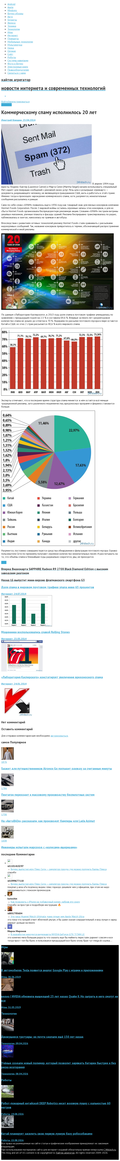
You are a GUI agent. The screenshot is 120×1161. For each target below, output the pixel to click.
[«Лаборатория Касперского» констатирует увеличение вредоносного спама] (16, 715)
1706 (4, 814)
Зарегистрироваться (19, 101)
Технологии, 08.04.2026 (14, 1073)
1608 (4, 840)
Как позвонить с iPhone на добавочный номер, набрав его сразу (45, 901)
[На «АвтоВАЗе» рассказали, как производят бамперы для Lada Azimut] (7, 811)
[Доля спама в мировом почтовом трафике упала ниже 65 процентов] (26, 625)
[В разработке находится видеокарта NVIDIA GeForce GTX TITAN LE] (10, 928)
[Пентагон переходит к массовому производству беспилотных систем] (7, 785)
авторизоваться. (59, 735)
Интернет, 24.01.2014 (13, 683)
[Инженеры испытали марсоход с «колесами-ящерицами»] (7, 837)
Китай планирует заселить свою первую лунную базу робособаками (46, 1133)
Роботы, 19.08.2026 (12, 1113)
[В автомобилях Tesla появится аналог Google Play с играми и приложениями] (7, 963)
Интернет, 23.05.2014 (13, 638)
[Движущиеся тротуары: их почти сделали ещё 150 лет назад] (7, 1030)
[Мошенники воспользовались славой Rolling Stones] (22, 670)
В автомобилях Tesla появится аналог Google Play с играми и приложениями (52, 970)
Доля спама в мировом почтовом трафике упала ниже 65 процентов (47, 587)
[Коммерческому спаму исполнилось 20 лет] (46, 183)
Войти (4, 101)
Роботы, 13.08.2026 (12, 1140)
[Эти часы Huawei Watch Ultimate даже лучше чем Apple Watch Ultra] (10, 910)
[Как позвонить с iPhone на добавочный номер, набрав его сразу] (10, 895)
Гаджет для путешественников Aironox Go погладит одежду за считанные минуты (56, 768)
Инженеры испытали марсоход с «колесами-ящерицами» (39, 847)
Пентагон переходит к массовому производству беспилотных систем (48, 795)
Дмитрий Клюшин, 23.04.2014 (18, 120)
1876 (4, 762)
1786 (4, 788)
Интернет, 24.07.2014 (13, 593)
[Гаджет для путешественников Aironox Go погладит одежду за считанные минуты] (7, 758)
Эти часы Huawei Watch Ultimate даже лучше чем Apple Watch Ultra (47, 916)
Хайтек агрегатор (65, 1152)
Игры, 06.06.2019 (11, 976)
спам (3, 562)
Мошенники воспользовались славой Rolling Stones (35, 632)
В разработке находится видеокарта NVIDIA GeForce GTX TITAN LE (48, 934)
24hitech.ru (110, 1149)
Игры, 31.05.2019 (11, 1007)
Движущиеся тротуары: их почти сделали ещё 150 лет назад (42, 1037)
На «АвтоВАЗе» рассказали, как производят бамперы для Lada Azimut (48, 821)
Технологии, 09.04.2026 (14, 1043)
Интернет (6, 104)
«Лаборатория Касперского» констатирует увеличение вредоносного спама (52, 677)
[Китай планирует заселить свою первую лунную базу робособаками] (7, 1127)
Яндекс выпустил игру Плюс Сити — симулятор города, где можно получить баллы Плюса (59, 869)
